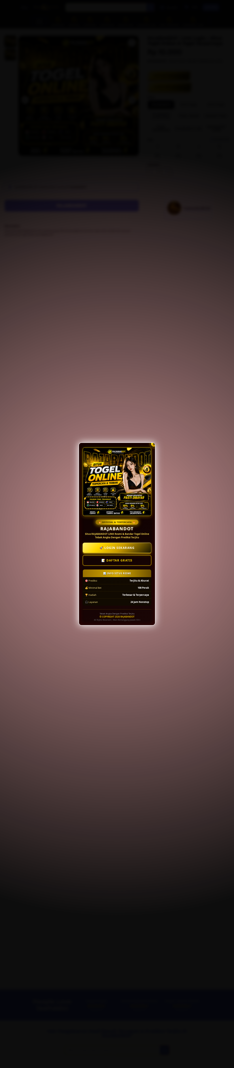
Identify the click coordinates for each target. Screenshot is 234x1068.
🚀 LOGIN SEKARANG (117, 548)
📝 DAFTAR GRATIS (117, 560)
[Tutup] (154, 443)
